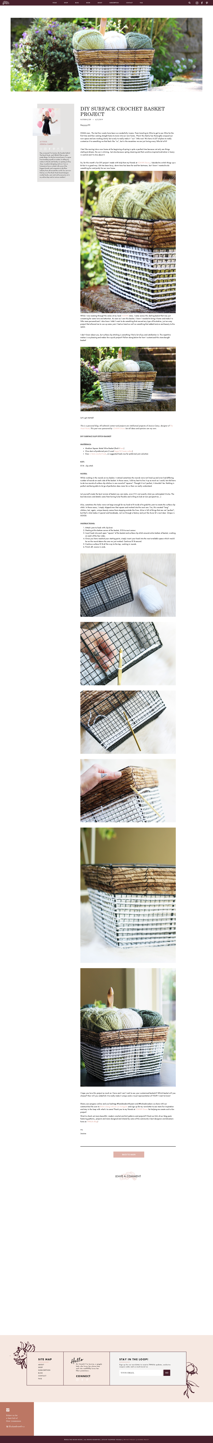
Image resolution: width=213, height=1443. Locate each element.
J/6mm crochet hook (97, 454)
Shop (66, 3)
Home (55, 3)
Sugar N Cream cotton (123, 451)
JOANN (125, 315)
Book (88, 3)
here (122, 448)
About (100, 3)
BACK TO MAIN (129, 1154)
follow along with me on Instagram (113, 1106)
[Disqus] (128, 1222)
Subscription (44, 1370)
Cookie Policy (143, 1439)
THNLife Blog (92, 1121)
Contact (129, 3)
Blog (77, 3)
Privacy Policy (129, 1439)
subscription (114, 3)
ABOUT (41, 1365)
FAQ (141, 3)
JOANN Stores (144, 162)
